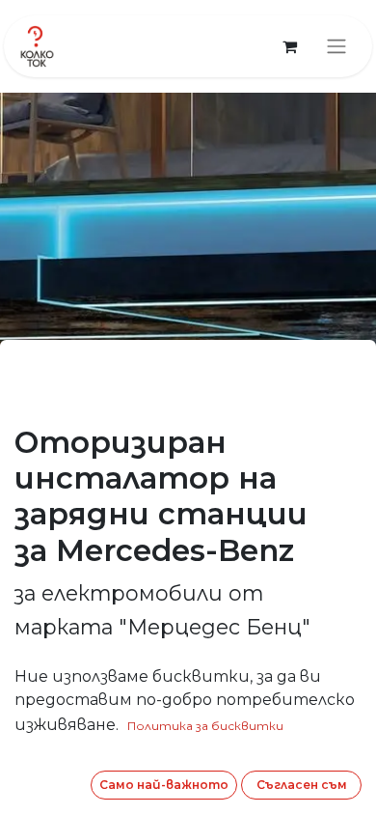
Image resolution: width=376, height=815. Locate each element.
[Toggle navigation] (336, 47)
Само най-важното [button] (163, 784)
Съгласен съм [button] (301, 784)
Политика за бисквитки (205, 725)
